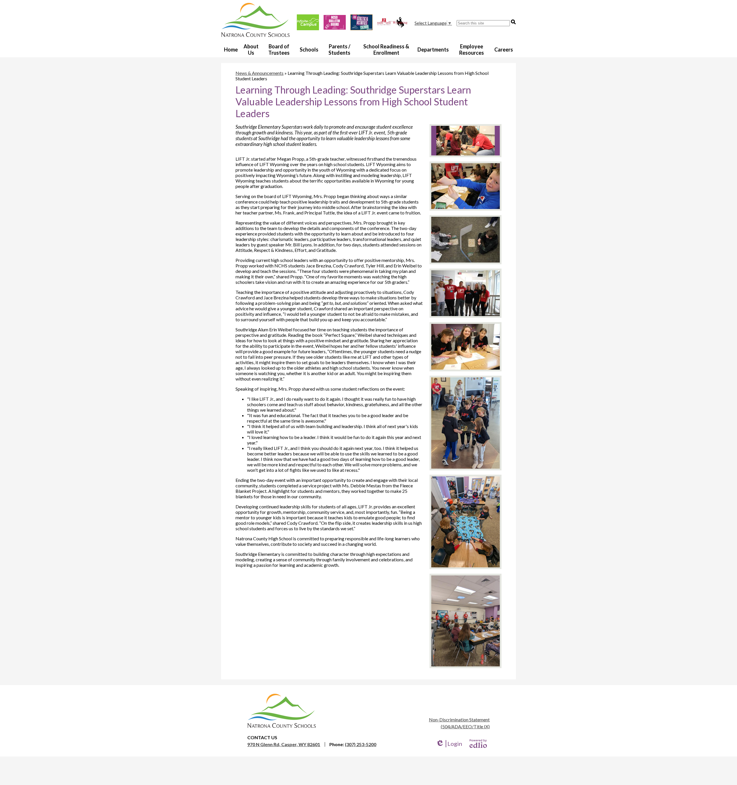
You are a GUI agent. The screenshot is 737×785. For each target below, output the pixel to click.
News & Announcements (259, 73)
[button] (251, 49)
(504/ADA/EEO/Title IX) (465, 726)
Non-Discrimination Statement (459, 719)
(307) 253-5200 (360, 744)
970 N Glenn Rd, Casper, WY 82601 (283, 744)
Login (449, 743)
